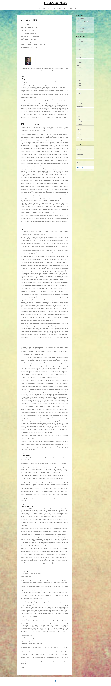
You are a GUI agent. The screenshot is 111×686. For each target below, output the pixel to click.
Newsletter (79, 149)
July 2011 (78, 137)
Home (34, 679)
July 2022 (78, 52)
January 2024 (79, 46)
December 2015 (80, 103)
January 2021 (79, 59)
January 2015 (79, 119)
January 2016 (79, 101)
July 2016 (78, 95)
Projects (60, 679)
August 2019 (79, 70)
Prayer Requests (80, 152)
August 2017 (79, 85)
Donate (45, 679)
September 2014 (80, 124)
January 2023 (79, 49)
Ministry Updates (80, 146)
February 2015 (79, 116)
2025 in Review (80, 18)
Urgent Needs (79, 157)
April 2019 (79, 72)
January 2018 (79, 80)
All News (79, 162)
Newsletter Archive (81, 164)
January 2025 (79, 44)
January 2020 (79, 67)
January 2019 (79, 75)
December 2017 (80, 82)
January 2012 (79, 134)
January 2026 (79, 39)
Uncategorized (80, 154)
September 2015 (80, 106)
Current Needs (39, 679)
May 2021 (79, 57)
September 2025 (80, 41)
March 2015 (79, 113)
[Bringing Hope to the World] (55, 3)
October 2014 (79, 121)
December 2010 (80, 139)
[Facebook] (55, 681)
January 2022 (79, 54)
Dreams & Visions (80, 167)
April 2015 (79, 111)
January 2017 (79, 90)
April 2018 (79, 77)
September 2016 (80, 93)
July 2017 (78, 88)
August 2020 (79, 62)
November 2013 (80, 129)
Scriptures (79, 170)
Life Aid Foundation (52, 679)
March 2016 (79, 98)
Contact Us (75, 679)
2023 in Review (80, 28)
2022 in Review (80, 31)
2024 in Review (80, 25)
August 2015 (79, 108)
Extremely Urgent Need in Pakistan (84, 21)
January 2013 (79, 132)
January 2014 (79, 126)
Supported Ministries (67, 679)
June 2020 (79, 64)
